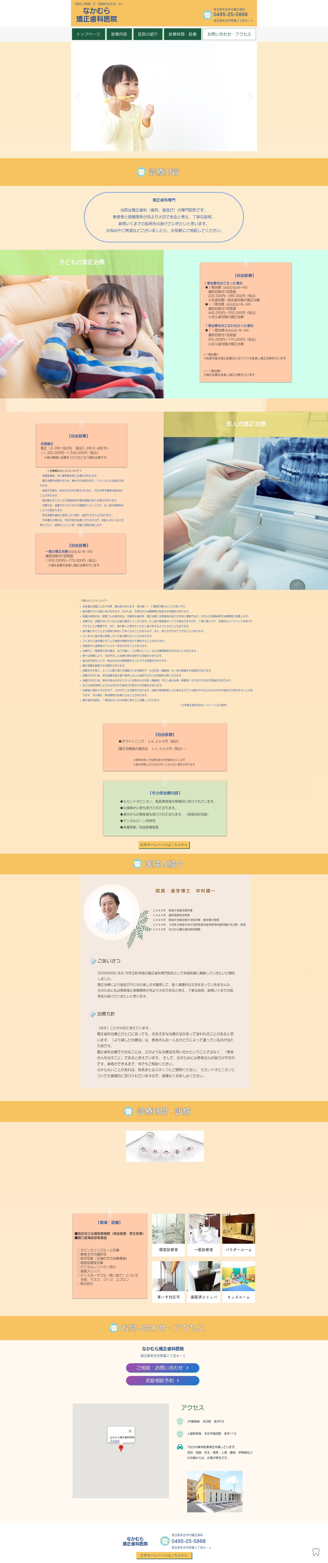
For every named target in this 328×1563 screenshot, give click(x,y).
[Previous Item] (77, 96)
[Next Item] (250, 96)
